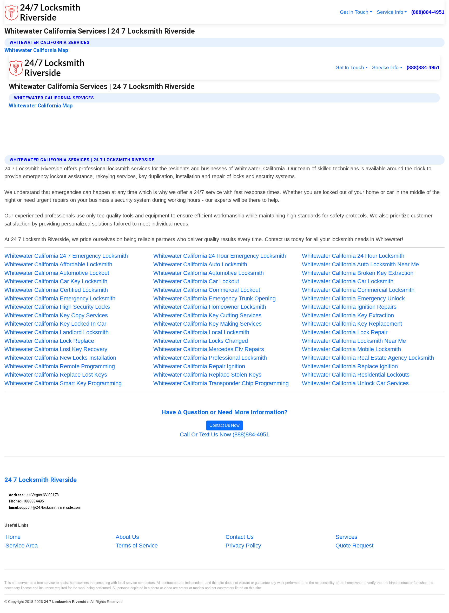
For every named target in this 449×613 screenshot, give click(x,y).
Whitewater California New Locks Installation (60, 357)
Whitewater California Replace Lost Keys (55, 374)
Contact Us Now (224, 425)
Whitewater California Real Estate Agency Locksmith (368, 357)
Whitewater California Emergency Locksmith (59, 298)
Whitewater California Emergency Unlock (353, 298)
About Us (127, 537)
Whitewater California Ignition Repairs (349, 307)
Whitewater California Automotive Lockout (56, 273)
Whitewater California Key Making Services (207, 323)
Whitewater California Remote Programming (59, 366)
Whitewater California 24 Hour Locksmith (353, 256)
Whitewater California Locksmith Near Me (354, 341)
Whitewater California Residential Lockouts (356, 374)
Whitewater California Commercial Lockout (206, 290)
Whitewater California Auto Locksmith (200, 264)
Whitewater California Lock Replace (49, 341)
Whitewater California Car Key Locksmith (55, 281)
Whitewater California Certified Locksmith (56, 290)
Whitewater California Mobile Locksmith (351, 349)
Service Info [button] (390, 12)
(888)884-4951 (427, 12)
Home (13, 537)
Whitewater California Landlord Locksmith (56, 332)
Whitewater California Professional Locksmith (210, 357)
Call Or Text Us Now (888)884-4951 (224, 434)
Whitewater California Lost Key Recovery (55, 349)
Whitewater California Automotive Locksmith (208, 273)
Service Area (21, 545)
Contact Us (240, 537)
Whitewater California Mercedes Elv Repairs (208, 349)
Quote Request (354, 545)
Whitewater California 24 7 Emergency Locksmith (66, 256)
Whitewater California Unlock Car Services (355, 383)
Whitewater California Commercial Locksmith (358, 290)
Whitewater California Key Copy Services (56, 315)
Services (346, 537)
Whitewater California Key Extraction (348, 315)
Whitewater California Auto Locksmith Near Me (360, 264)
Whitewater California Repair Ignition (199, 366)
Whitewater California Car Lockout (196, 281)
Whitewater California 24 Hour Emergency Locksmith (219, 256)
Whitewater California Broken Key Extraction (357, 273)
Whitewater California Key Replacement (352, 323)
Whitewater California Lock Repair (344, 332)
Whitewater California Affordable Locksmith (58, 264)
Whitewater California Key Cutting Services (207, 315)
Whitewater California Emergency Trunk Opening (214, 298)
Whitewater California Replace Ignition (350, 366)
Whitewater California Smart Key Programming (63, 383)
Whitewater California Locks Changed (200, 341)
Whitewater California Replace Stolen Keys (207, 374)
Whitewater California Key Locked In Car (55, 323)
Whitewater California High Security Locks (57, 307)
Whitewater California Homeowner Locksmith (209, 307)
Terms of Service (137, 545)
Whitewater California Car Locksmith (347, 281)
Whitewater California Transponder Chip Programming (221, 383)
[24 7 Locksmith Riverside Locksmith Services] (42, 12)
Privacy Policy (243, 545)
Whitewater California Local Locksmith (201, 332)
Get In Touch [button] (354, 12)
